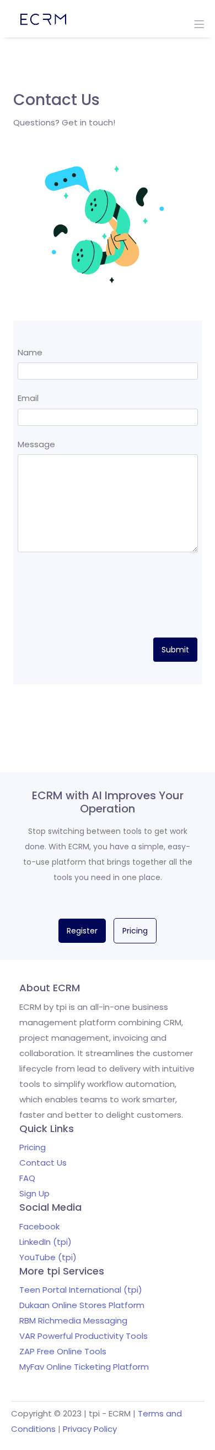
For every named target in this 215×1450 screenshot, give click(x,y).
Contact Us (43, 1162)
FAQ (27, 1178)
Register (82, 930)
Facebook (39, 1226)
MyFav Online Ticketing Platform (84, 1366)
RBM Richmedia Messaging (73, 1320)
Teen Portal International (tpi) (80, 1289)
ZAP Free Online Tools (62, 1351)
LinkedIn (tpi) (45, 1242)
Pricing (135, 930)
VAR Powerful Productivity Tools (83, 1336)
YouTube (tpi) (48, 1257)
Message (36, 444)
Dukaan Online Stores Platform (81, 1305)
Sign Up (34, 1193)
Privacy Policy (90, 1429)
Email (28, 398)
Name (30, 352)
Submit (175, 649)
